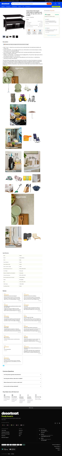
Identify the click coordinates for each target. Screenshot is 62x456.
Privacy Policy (57, 446)
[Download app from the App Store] (12, 449)
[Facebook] (59, 423)
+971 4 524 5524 (44, 440)
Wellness (3, 6)
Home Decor (8, 6)
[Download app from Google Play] (5, 449)
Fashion (19, 6)
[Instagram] (55, 423)
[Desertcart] (5, 3)
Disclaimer (58, 448)
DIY (23, 6)
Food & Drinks (14, 6)
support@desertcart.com (45, 436)
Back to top (31, 407)
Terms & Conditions (56, 444)
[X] (57, 423)
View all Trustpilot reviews (51, 35)
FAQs (59, 450)
